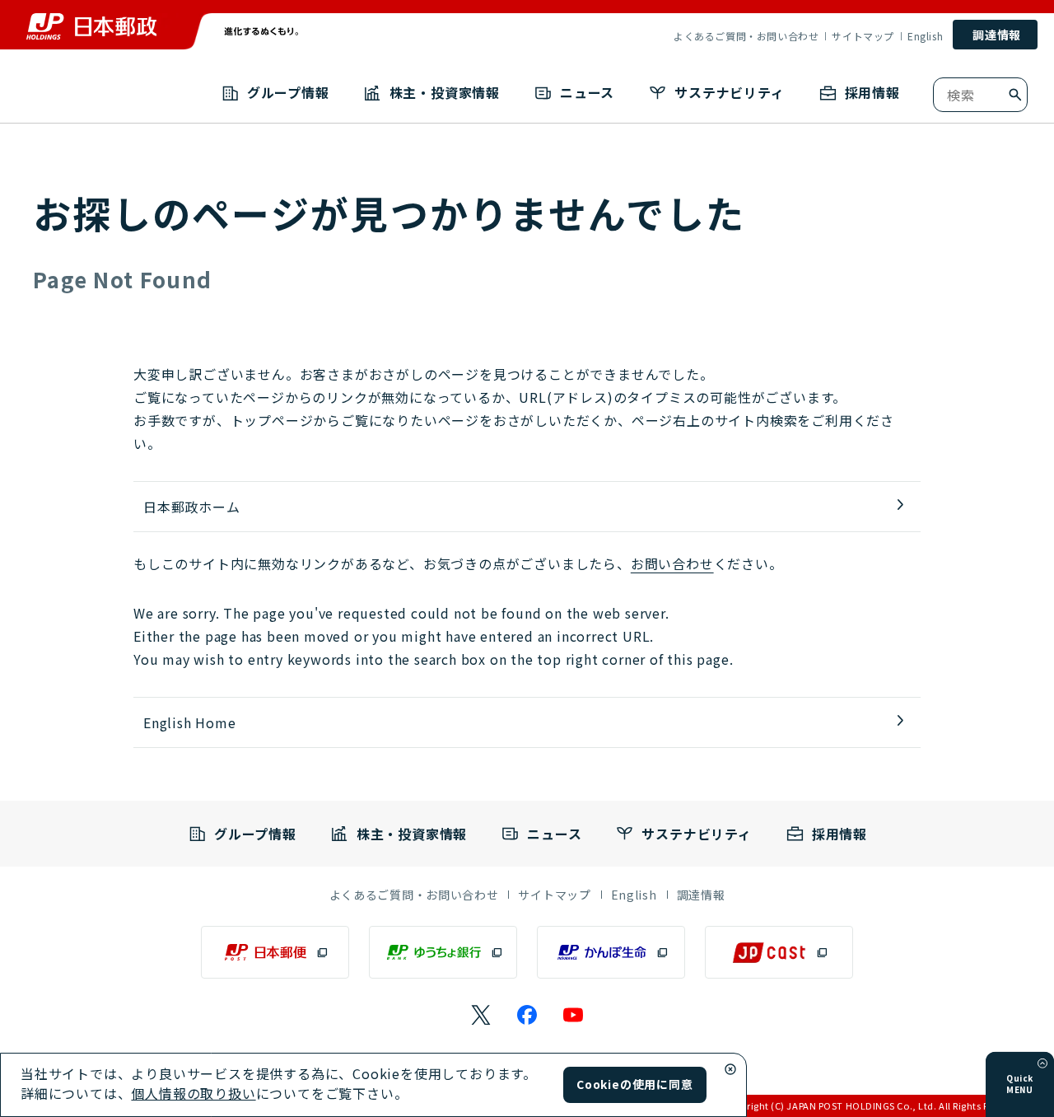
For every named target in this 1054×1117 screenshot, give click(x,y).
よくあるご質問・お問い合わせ (746, 36)
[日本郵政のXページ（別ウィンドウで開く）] (481, 1015)
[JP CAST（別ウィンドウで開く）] (779, 952)
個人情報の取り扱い (193, 1093)
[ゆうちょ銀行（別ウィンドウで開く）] (443, 952)
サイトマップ (863, 36)
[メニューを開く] (1042, 1063)
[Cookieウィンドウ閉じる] (730, 1069)
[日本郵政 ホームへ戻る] (91, 26)
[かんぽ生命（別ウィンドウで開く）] (611, 952)
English (925, 36)
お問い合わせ (672, 563)
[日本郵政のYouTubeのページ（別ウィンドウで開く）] (573, 1015)
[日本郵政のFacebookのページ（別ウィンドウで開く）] (527, 1015)
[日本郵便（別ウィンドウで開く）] (275, 952)
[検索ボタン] (1015, 94)
